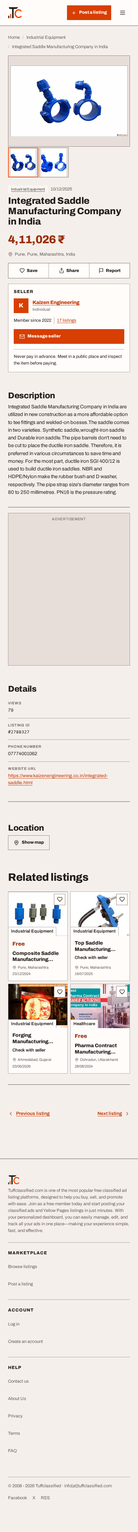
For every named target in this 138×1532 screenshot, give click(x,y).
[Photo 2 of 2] (54, 162)
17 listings (66, 320)
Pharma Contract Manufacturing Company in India (96, 1052)
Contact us (18, 1381)
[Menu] (122, 12)
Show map (33, 842)
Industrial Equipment (28, 189)
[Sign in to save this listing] (59, 899)
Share (72, 270)
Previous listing (33, 1113)
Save (32, 270)
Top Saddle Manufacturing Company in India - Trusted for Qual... (97, 952)
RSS (45, 1498)
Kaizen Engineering (55, 302)
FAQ (12, 1450)
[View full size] (69, 101)
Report (113, 270)
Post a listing (20, 1284)
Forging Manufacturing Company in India (33, 1041)
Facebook (17, 1498)
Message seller (44, 336)
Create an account (25, 1341)
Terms (14, 1433)
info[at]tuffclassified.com (88, 1486)
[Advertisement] (69, 592)
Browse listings (22, 1266)
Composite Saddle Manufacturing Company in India (35, 960)
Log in (13, 1324)
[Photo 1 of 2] (23, 162)
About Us (17, 1398)
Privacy (15, 1416)
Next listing (109, 1113)
